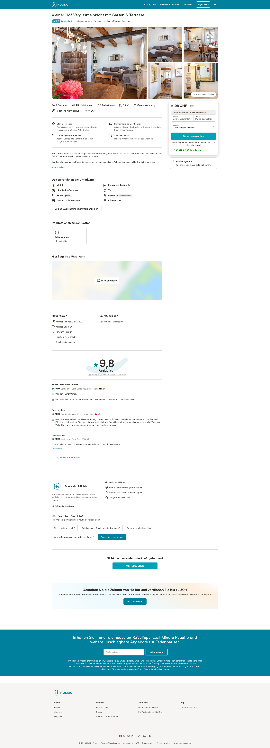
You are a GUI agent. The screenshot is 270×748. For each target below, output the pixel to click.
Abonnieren (156, 652)
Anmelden (188, 4)
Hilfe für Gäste (102, 707)
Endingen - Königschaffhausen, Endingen (112, 21)
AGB (137, 743)
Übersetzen (57, 448)
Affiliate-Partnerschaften (107, 716)
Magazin (58, 716)
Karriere (57, 707)
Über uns (58, 712)
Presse (99, 712)
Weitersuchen (135, 565)
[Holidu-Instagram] (138, 736)
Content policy (163, 743)
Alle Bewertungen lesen (67, 457)
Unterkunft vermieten (169, 4)
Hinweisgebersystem (182, 743)
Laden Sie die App (189, 707)
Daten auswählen (193, 136)
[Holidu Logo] (66, 4)
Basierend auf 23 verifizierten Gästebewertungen (107, 375)
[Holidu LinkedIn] (144, 736)
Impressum (128, 743)
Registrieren (203, 4)
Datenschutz (148, 743)
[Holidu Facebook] (150, 736)
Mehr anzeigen (58, 167)
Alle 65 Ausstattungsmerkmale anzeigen (76, 208)
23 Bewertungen (82, 21)
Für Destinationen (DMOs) (150, 712)
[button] (193, 126)
